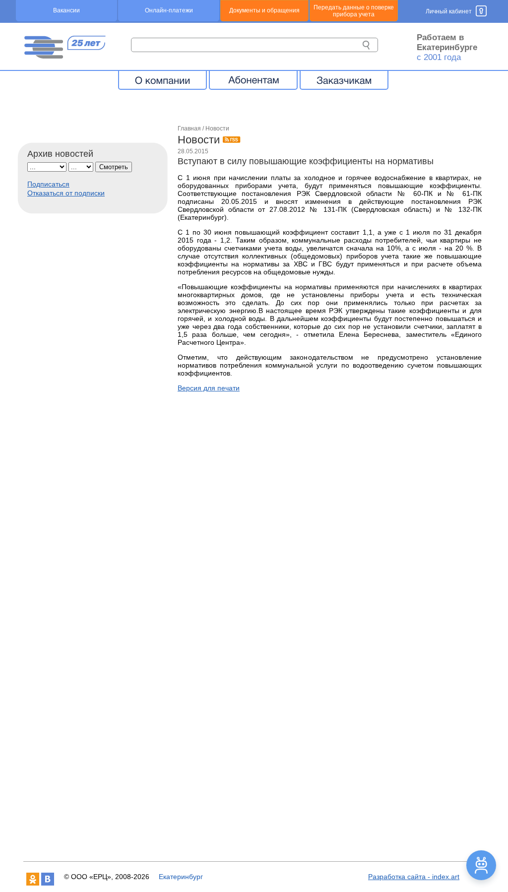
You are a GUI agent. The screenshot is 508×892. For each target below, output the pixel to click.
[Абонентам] (253, 80)
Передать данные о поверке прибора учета (354, 11)
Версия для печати (209, 388)
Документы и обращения (264, 10)
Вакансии (66, 10)
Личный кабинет (449, 11)
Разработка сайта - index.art (413, 877)
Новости (217, 128)
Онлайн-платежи (169, 10)
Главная (189, 128)
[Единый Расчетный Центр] (64, 56)
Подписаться (48, 184)
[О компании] (162, 80)
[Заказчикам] (344, 80)
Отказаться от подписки (66, 193)
